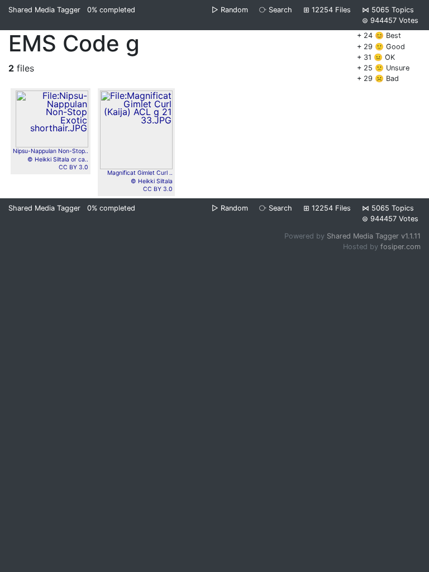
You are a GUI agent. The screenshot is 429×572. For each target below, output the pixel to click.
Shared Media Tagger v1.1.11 (374, 236)
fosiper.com (400, 246)
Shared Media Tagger (44, 10)
